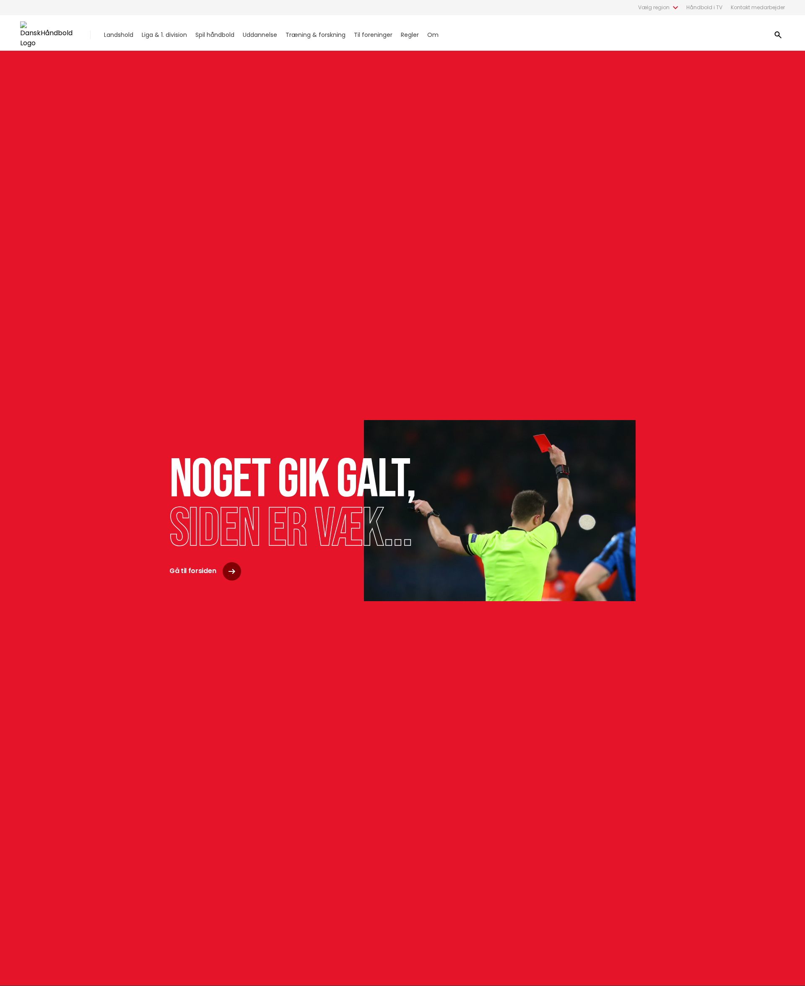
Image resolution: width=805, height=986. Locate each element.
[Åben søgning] (778, 35)
